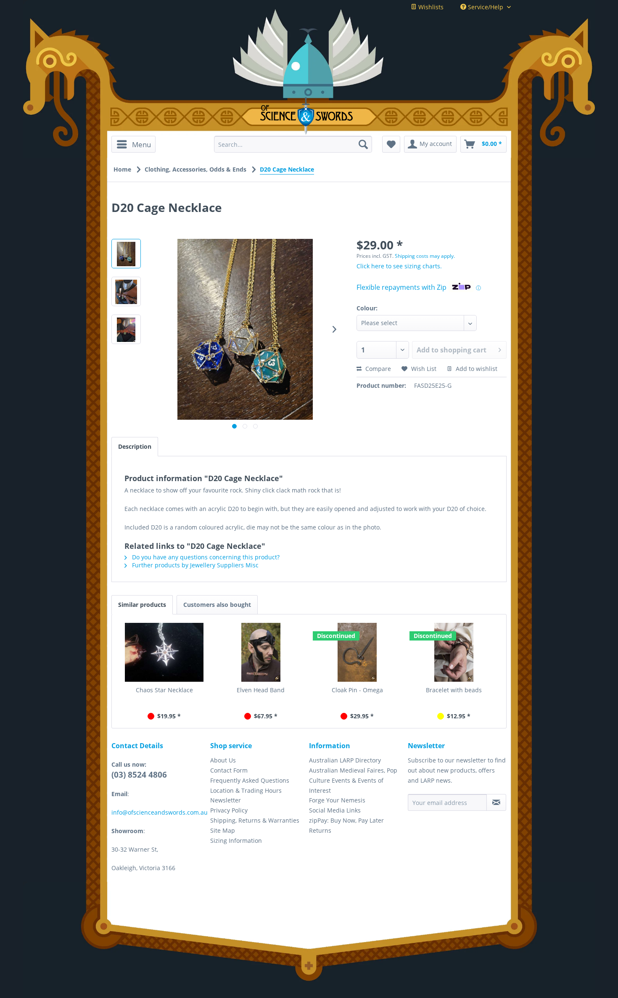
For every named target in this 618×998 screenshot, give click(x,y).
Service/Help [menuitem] (485, 7)
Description (134, 446)
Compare (377, 369)
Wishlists (430, 7)
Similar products (142, 605)
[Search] (363, 144)
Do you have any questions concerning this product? (205, 557)
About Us (223, 760)
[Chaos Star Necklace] (164, 652)
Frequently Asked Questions (249, 780)
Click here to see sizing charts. (399, 266)
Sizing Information (236, 840)
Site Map (222, 830)
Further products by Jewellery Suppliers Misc (194, 565)
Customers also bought (217, 605)
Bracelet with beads (454, 690)
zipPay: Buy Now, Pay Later (346, 820)
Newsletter (225, 800)
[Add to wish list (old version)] (391, 144)
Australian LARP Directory (345, 760)
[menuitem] (136, 144)
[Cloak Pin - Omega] (357, 652)
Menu (141, 144)
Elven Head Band (261, 690)
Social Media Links (335, 810)
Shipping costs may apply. (425, 255)
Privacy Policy (229, 810)
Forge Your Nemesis (337, 800)
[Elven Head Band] (261, 652)
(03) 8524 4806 (139, 774)
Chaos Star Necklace (164, 690)
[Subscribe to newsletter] (496, 802)
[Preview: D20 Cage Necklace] (126, 253)
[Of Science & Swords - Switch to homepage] (309, 116)
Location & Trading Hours (246, 790)
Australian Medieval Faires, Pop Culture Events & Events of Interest (353, 780)
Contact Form (229, 770)
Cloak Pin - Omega (357, 690)
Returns (320, 830)
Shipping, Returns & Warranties (254, 820)
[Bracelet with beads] (454, 652)
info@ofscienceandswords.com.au (159, 812)
